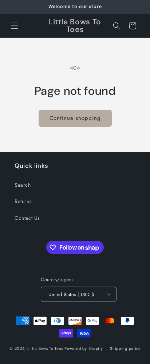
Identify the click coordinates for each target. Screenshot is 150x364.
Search (23, 185)
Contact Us (27, 218)
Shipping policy (125, 348)
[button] (15, 26)
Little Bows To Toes (45, 348)
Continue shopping (75, 118)
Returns (23, 201)
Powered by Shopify (83, 348)
